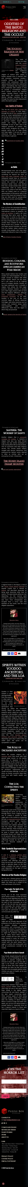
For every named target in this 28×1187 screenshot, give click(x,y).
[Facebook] (9, 653)
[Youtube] (15, 653)
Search (6, 2)
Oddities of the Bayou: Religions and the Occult (14, 29)
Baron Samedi (6, 986)
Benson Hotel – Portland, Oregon (9, 1146)
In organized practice (13, 819)
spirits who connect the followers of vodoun (14, 110)
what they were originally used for (13, 176)
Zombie (12, 70)
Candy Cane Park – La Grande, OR (10, 1150)
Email (2, 1086)
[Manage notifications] (3, 1184)
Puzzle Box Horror (10, 1168)
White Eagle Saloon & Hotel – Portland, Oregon (13, 1144)
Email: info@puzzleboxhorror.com (12, 1120)
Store (3, 1135)
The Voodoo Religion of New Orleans (14, 51)
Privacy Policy (7, 1156)
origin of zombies (7, 213)
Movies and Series (8, 1130)
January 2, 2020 (21, 681)
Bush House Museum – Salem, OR (10, 1148)
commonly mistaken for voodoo (14, 438)
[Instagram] (12, 653)
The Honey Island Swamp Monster (14, 462)
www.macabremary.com (9, 649)
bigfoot (3, 590)
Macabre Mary (10, 40)
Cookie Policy (7, 1159)
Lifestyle (23, 37)
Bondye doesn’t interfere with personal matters (14, 736)
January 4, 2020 (21, 40)
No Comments (15, 42)
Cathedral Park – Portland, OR (9, 1152)
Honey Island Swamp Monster (14, 586)
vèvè (15, 113)
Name (3, 1077)
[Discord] (19, 653)
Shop (20, 2)
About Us (5, 1137)
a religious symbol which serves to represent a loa (14, 856)
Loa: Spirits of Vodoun (14, 105)
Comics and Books (8, 1127)
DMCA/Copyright (8, 1161)
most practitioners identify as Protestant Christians (14, 295)
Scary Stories (6, 1132)
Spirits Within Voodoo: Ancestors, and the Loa (14, 670)
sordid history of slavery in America (21, 65)
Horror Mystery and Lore (10, 37)
